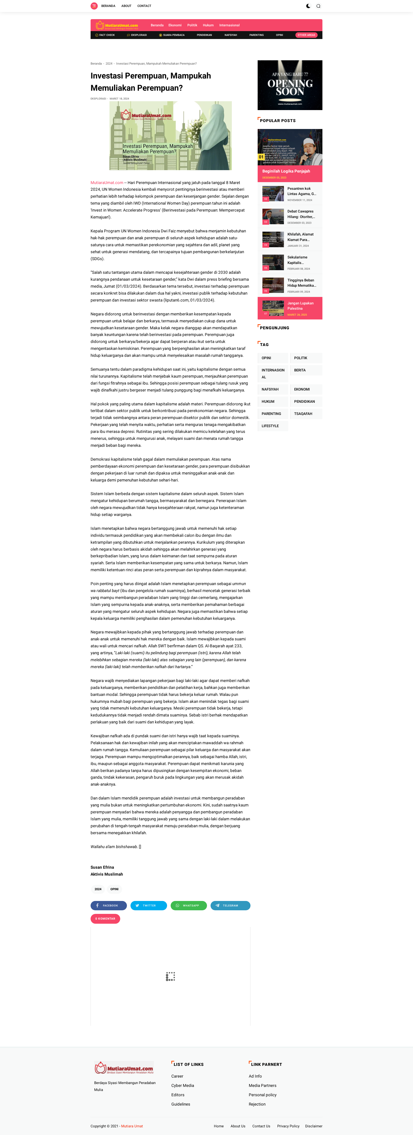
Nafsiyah (231, 35)
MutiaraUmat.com (107, 182)
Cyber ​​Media (182, 1085)
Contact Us (261, 1126)
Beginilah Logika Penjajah (286, 171)
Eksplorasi (139, 35)
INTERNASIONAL (273, 373)
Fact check (107, 35)
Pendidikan (204, 35)
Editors (178, 1094)
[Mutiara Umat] (117, 25)
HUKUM (268, 401)
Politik (192, 25)
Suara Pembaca (174, 35)
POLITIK (300, 358)
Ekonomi (175, 25)
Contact (144, 6)
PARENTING (271, 414)
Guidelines (180, 1104)
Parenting (257, 35)
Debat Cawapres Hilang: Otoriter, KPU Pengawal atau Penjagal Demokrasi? (301, 214)
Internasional (229, 25)
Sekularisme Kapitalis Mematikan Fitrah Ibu (301, 260)
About (126, 6)
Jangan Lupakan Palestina (301, 306)
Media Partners (263, 1085)
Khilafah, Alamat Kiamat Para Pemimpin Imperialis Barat (301, 237)
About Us (238, 1126)
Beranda (108, 6)
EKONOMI (302, 389)
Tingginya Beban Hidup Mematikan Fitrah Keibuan (302, 283)
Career (177, 1076)
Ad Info (255, 1076)
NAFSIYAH (270, 389)
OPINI (114, 889)
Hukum (208, 25)
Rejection (257, 1104)
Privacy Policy (288, 1126)
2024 (109, 63)
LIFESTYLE (270, 426)
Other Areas (306, 35)
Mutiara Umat (132, 1126)
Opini (279, 35)
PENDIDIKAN (304, 401)
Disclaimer (313, 1126)
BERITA (300, 370)
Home (219, 1126)
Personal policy (263, 1094)
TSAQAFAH (303, 414)
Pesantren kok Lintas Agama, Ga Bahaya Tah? (302, 191)
